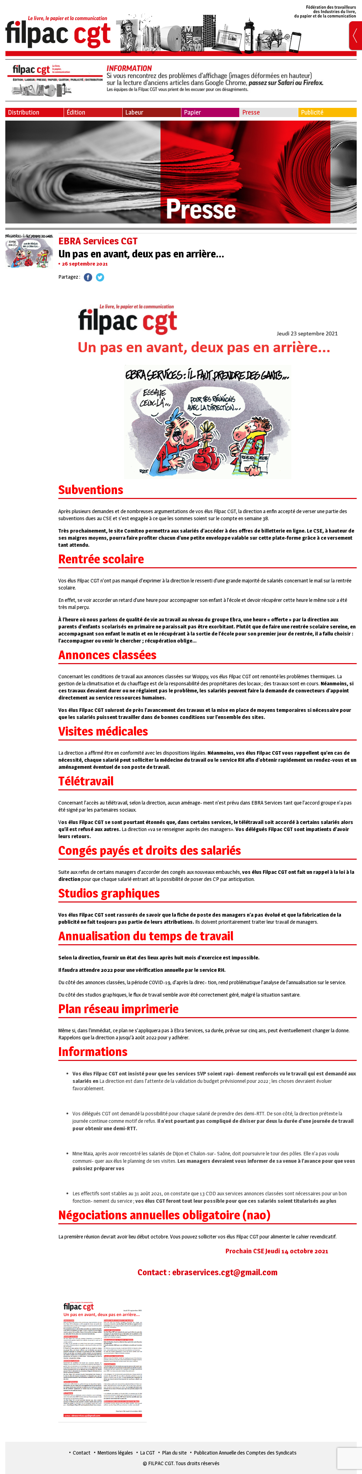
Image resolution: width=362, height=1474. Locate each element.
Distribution (23, 112)
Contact (81, 1452)
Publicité (312, 112)
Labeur (134, 112)
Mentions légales (115, 1452)
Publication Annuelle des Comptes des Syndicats (245, 1452)
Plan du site (174, 1452)
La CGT (147, 1452)
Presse (251, 112)
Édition (75, 112)
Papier (192, 112)
